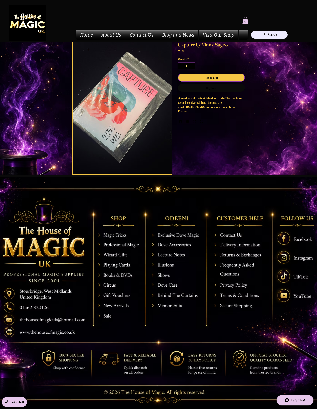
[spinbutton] (186, 66)
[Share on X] (201, 121)
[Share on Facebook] (180, 121)
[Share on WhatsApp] (194, 121)
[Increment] (192, 66)
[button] (245, 20)
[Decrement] (181, 66)
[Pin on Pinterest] (187, 121)
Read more (183, 111)
